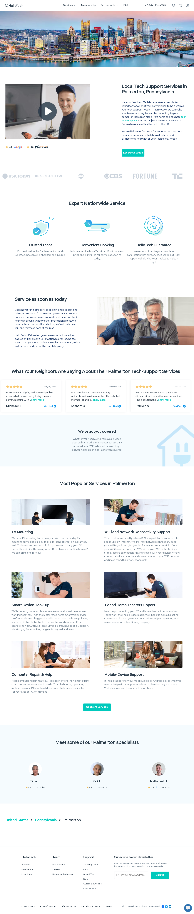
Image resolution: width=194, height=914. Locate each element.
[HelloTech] (14, 5)
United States (16, 820)
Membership (28, 869)
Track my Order (91, 864)
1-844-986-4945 (156, 5)
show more (37, 400)
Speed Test (89, 874)
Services (26, 864)
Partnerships (58, 864)
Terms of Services (48, 906)
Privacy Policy (28, 906)
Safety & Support (68, 906)
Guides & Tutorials (92, 883)
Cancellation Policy (90, 906)
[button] (188, 908)
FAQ (85, 869)
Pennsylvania (46, 820)
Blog (85, 879)
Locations (27, 874)
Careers (56, 869)
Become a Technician (63, 874)
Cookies (108, 906)
